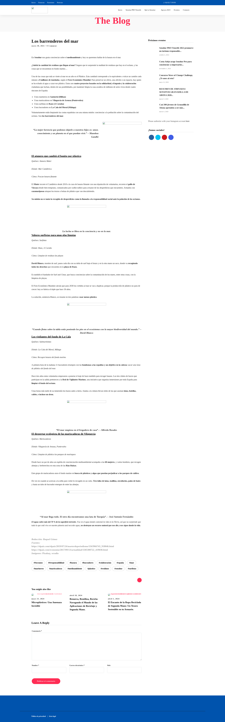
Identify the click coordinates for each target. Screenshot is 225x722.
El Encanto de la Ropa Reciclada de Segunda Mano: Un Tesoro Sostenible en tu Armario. (124, 606)
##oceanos (38, 563)
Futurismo (50, 3)
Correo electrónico (77, 665)
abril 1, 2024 (114, 599)
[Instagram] (192, 3)
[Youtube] (187, 3)
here (187, 121)
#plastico (91, 568)
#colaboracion (105, 563)
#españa (120, 563)
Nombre (35, 665)
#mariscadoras (55, 568)
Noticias (60, 3)
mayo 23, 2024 (38, 599)
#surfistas (132, 568)
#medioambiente (75, 568)
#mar (131, 563)
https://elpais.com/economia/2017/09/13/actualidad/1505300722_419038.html (70, 549)
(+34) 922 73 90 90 (170, 3)
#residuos (105, 568)
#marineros (39, 568)
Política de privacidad (39, 716)
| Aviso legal (51, 716)
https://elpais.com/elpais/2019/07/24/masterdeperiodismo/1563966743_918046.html (73, 546)
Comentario (37, 631)
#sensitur (118, 568)
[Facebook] (151, 137)
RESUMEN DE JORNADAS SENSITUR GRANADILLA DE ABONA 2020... (173, 92)
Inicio (34, 3)
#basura (73, 563)
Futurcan (41, 3)
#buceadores (87, 563)
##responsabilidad (56, 563)
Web (108, 665)
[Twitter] (158, 137)
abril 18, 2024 (76, 595)
